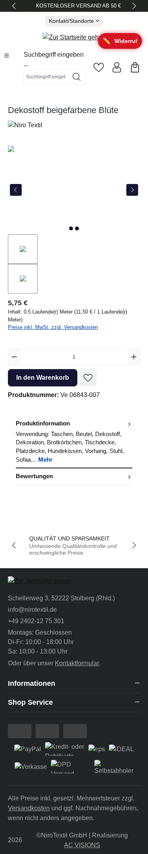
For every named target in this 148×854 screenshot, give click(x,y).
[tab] (74, 442)
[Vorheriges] (16, 190)
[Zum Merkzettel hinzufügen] (88, 377)
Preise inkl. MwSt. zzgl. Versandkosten (53, 327)
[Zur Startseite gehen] (74, 37)
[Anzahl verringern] (14, 357)
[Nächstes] (132, 190)
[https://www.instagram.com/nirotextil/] (47, 731)
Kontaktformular (77, 663)
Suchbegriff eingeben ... (54, 59)
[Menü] (6, 55)
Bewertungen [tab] (34, 476)
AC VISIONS (82, 845)
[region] (74, 219)
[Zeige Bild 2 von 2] (77, 228)
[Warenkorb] (135, 67)
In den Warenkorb (42, 377)
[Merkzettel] (99, 67)
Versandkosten (29, 808)
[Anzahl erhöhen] (134, 357)
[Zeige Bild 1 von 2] (71, 228)
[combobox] (45, 77)
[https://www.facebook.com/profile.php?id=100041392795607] (20, 731)
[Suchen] (77, 77)
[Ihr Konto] (117, 67)
